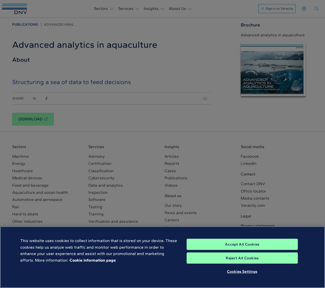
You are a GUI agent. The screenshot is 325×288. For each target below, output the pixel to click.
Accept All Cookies (242, 244)
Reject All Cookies (242, 258)
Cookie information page (93, 260)
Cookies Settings (242, 271)
